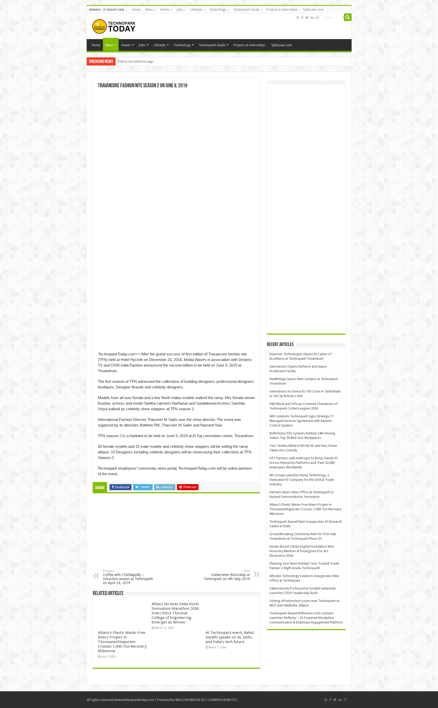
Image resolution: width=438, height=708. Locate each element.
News (149, 9)
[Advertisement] (135, 535)
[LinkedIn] (312, 17)
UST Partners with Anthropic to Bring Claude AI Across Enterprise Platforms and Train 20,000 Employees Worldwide (303, 462)
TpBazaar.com (313, 9)
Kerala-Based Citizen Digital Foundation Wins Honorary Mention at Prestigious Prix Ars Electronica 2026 (301, 551)
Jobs (180, 9)
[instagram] (317, 17)
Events (164, 9)
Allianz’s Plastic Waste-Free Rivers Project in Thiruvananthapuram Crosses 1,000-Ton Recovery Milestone (122, 641)
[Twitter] (307, 17)
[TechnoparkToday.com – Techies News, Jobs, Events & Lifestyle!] (114, 25)
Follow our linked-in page (135, 61)
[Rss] (298, 17)
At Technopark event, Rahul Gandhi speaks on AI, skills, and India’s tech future (230, 637)
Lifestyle (196, 9)
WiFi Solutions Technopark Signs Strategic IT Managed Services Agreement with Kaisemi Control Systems (301, 420)
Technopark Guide (246, 9)
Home (136, 9)
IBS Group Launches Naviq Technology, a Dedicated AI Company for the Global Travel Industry (301, 479)
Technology (217, 9)
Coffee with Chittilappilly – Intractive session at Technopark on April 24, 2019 (128, 577)
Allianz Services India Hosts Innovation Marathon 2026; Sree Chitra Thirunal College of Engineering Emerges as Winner (175, 613)
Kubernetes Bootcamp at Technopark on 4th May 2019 (227, 575)
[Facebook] (302, 17)
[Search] (348, 17)
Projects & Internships (282, 9)
